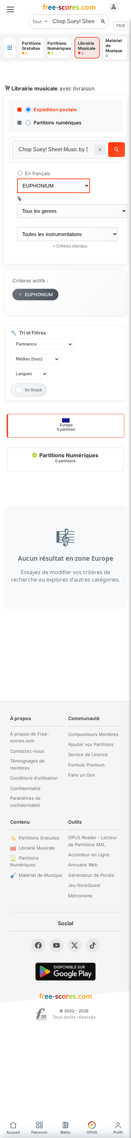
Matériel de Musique (40, 875)
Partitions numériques (58, 122)
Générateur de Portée (91, 875)
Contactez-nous (27, 751)
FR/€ (120, 25)
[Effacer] (100, 149)
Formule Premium (86, 765)
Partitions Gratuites (39, 837)
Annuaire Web (82, 864)
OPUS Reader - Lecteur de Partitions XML (92, 841)
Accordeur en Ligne (89, 854)
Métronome (80, 895)
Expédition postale (55, 109)
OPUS (92, 1132)
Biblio (65, 1132)
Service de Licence (88, 754)
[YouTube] (56, 945)
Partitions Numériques (68, 457)
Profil (118, 1132)
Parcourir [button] (39, 1132)
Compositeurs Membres (93, 734)
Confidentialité (25, 788)
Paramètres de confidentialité (25, 801)
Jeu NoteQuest (84, 885)
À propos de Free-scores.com (29, 737)
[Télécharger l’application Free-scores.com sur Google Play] (65, 971)
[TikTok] (93, 945)
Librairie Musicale (37, 848)
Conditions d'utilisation (34, 778)
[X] (75, 945)
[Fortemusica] (41, 1014)
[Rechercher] (103, 21)
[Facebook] (38, 945)
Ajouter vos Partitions (91, 744)
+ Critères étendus (70, 245)
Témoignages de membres (27, 764)
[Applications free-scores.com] (9, 47)
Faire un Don (81, 775)
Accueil (13, 1132)
